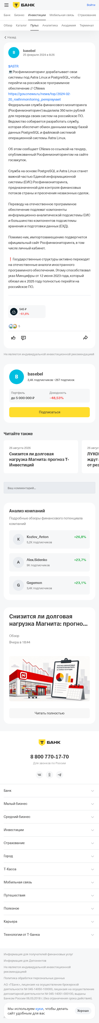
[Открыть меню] (6, 5)
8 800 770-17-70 (49, 757)
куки (39, 1008)
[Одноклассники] (49, 774)
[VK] (39, 774)
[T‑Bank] (24, 5)
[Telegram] (59, 774)
